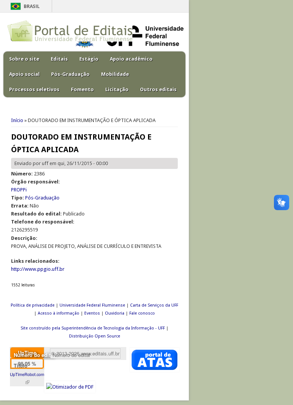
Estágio (88, 59)
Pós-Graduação (70, 74)
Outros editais (158, 89)
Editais (59, 59)
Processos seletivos (34, 89)
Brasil (32, 6)
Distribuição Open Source (94, 336)
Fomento (82, 89)
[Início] (69, 40)
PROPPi (19, 190)
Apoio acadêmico (131, 59)
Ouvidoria (114, 313)
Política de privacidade (33, 305)
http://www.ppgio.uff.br (37, 269)
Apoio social (24, 74)
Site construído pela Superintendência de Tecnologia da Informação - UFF (93, 328)
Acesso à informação (58, 313)
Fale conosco (142, 313)
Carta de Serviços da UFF (154, 305)
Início (17, 120)
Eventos (92, 313)
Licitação (117, 89)
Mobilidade (115, 74)
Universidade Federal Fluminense (92, 305)
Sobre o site (24, 59)
